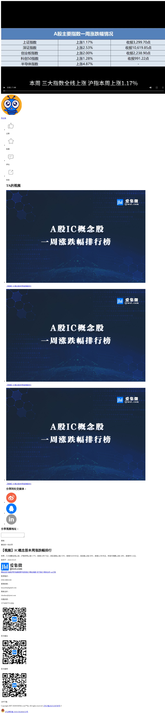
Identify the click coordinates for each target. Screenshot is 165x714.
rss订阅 (53, 572)
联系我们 (25, 572)
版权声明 (11, 572)
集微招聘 (18, 572)
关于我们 (39, 572)
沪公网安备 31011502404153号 (16, 712)
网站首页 (4, 572)
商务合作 (47, 572)
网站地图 (32, 572)
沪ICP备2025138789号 (52, 706)
